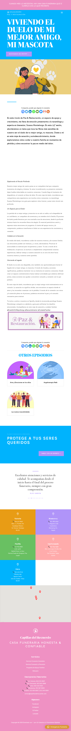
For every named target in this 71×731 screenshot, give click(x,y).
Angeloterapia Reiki (50, 382)
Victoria (18, 519)
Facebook (35, 704)
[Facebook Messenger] (41, 111)
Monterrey (53, 519)
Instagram (35, 707)
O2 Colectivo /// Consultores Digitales (48, 722)
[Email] (37, 111)
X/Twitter (35, 710)
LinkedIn (35, 713)
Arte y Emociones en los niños (20, 382)
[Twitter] (26, 111)
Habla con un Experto (50, 453)
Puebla (18, 544)
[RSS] (48, 111)
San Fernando (53, 544)
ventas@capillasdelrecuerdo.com (35, 693)
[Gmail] (44, 111)
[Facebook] (22, 111)
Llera (18, 569)
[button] (57, 727)
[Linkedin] (30, 111)
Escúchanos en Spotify (18, 54)
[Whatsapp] (33, 111)
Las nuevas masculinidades (20, 412)
